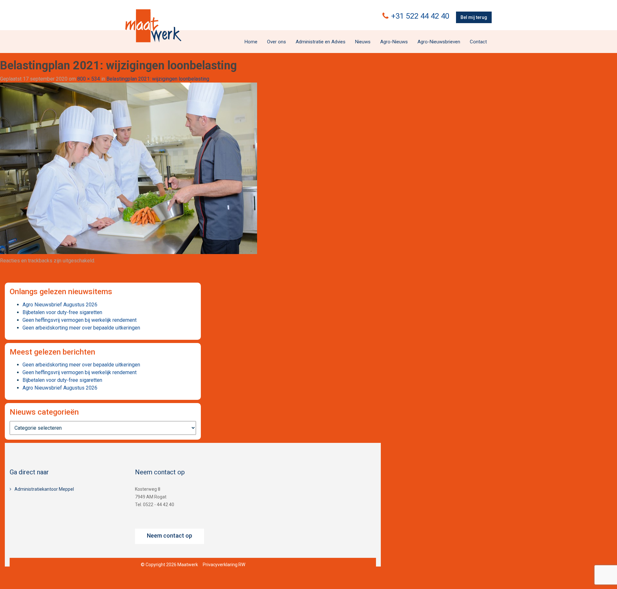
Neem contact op (169, 535)
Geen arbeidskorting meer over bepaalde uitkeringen (81, 328)
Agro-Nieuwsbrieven (438, 42)
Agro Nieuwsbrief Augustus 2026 (59, 305)
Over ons (276, 42)
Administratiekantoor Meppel (44, 489)
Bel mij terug (474, 17)
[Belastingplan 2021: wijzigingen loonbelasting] (128, 168)
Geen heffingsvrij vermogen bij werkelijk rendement (79, 320)
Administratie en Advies (320, 42)
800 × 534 (88, 79)
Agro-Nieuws (394, 42)
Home (251, 42)
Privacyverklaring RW (224, 564)
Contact (478, 42)
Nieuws (363, 42)
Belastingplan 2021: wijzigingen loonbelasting (157, 79)
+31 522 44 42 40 (420, 16)
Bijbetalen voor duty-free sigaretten (62, 312)
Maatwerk (153, 25)
